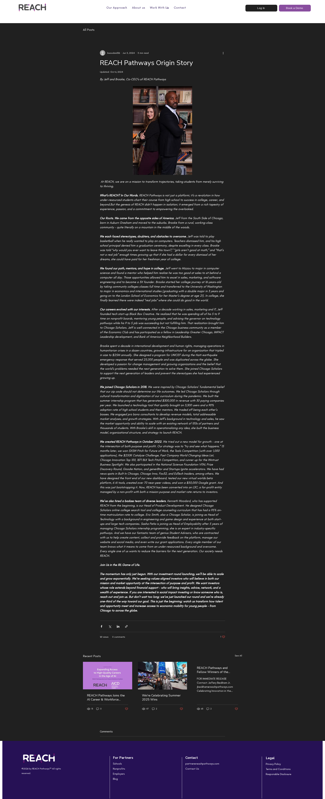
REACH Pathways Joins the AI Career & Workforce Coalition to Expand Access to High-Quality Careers (106, 697)
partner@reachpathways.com (202, 763)
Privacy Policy (273, 764)
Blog (115, 778)
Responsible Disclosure (278, 774)
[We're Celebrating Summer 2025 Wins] (162, 676)
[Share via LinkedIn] (118, 626)
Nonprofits (119, 768)
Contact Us (192, 768)
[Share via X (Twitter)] (109, 626)
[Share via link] (126, 626)
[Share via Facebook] (101, 626)
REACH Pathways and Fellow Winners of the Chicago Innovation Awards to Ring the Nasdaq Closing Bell (216, 670)
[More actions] (223, 53)
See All (238, 655)
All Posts (88, 30)
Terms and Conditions (278, 769)
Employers (119, 773)
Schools (117, 763)
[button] (159, 7)
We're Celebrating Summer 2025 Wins (161, 697)
